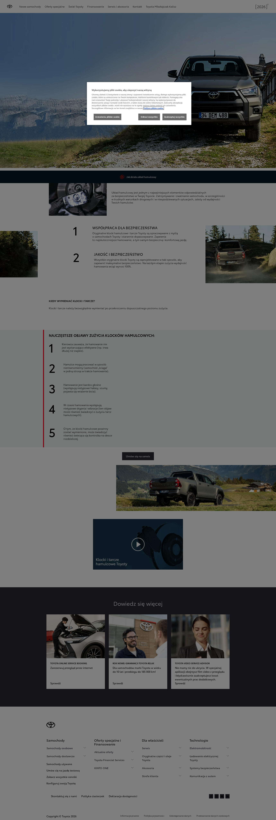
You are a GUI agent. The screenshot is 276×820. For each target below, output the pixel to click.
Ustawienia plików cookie (107, 116)
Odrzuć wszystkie (149, 116)
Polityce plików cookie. (154, 108)
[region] (139, 103)
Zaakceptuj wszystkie (174, 116)
